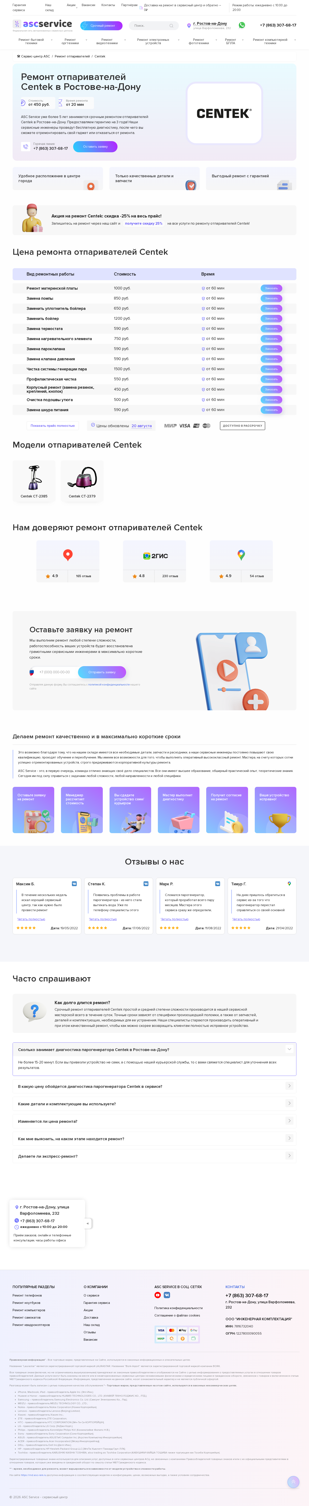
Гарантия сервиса (97, 1303)
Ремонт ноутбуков (26, 1303)
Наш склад (92, 1325)
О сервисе (91, 1295)
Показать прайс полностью (53, 426)
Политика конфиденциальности (178, 1308)
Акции (71, 5)
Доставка (91, 1317)
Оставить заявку (95, 146)
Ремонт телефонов (27, 1295)
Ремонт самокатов (27, 1317)
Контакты (108, 5)
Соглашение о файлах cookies (177, 1315)
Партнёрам (129, 5)
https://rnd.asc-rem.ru (33, 1475)
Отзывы (90, 1332)
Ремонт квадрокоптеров (31, 1325)
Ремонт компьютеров (29, 1310)
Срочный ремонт (103, 26)
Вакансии (88, 5)
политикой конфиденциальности (109, 684)
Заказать (271, 288)
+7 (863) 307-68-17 (278, 25)
